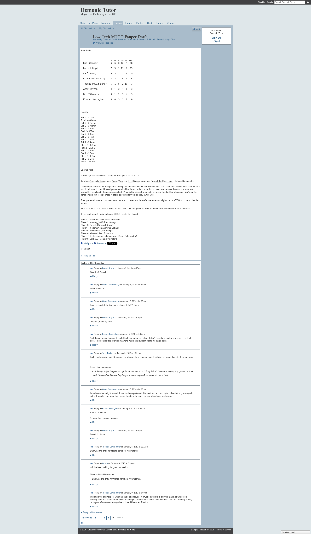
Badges (194, 530)
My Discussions (106, 28)
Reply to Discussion (91, 512)
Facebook (101, 243)
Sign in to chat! (288, 532)
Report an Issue (207, 530)
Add (198, 29)
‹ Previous (87, 518)
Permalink (91, 268)
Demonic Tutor (98, 10)
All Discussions (88, 28)
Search (308, 2)
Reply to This (88, 256)
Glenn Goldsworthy (110, 285)
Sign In (270, 2)
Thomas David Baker (113, 39)
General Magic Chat (166, 39)
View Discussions (104, 43)
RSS (82, 523)
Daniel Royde (108, 268)
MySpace (88, 243)
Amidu (105, 463)
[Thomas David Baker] (86, 43)
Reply (94, 276)
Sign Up (261, 2)
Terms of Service (224, 530)
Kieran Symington (110, 334)
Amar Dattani (108, 353)
